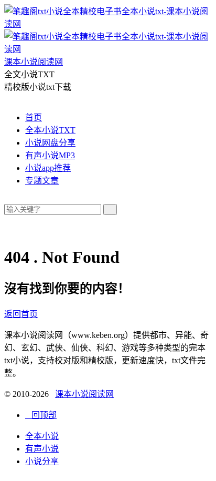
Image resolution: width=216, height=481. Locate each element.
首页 (33, 117)
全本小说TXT (50, 130)
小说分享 (42, 461)
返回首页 (21, 314)
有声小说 (42, 448)
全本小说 (42, 436)
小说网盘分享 (50, 142)
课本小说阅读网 (84, 394)
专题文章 (42, 180)
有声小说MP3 (50, 155)
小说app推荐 (48, 167)
